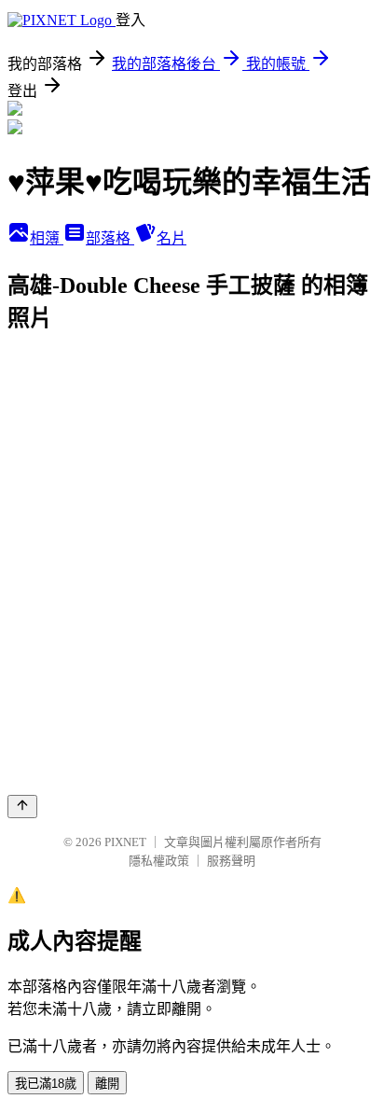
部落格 (110, 238)
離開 (107, 1084)
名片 (171, 238)
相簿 (46, 238)
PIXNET (125, 842)
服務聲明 (231, 861)
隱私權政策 (159, 861)
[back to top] (22, 806)
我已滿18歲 (45, 1084)
